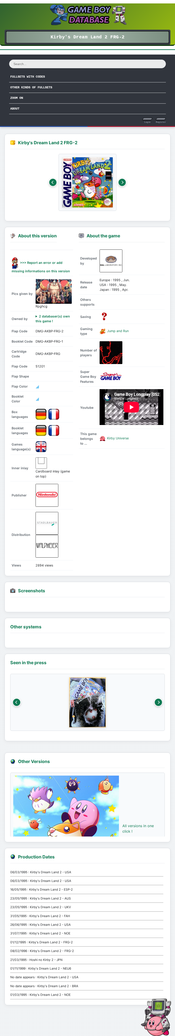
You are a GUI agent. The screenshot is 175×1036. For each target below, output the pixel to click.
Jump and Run (117, 331)
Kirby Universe (117, 438)
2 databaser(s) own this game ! (53, 318)
